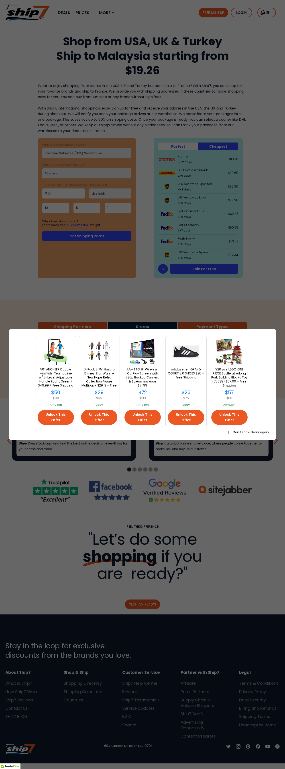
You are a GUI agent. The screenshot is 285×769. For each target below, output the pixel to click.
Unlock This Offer (56, 417)
